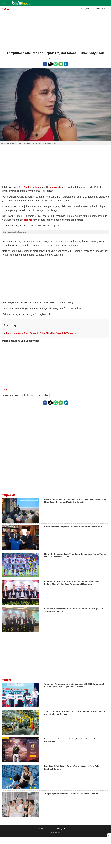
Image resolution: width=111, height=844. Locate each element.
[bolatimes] (21, 3)
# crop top (43, 395)
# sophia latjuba (10, 395)
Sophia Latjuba (32, 187)
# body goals (28, 395)
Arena (5, 9)
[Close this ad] (109, 835)
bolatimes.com (50, 829)
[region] (55, 31)
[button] (3, 3)
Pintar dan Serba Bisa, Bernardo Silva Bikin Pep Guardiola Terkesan (41, 333)
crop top (28, 220)
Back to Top (55, 833)
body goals (55, 187)
